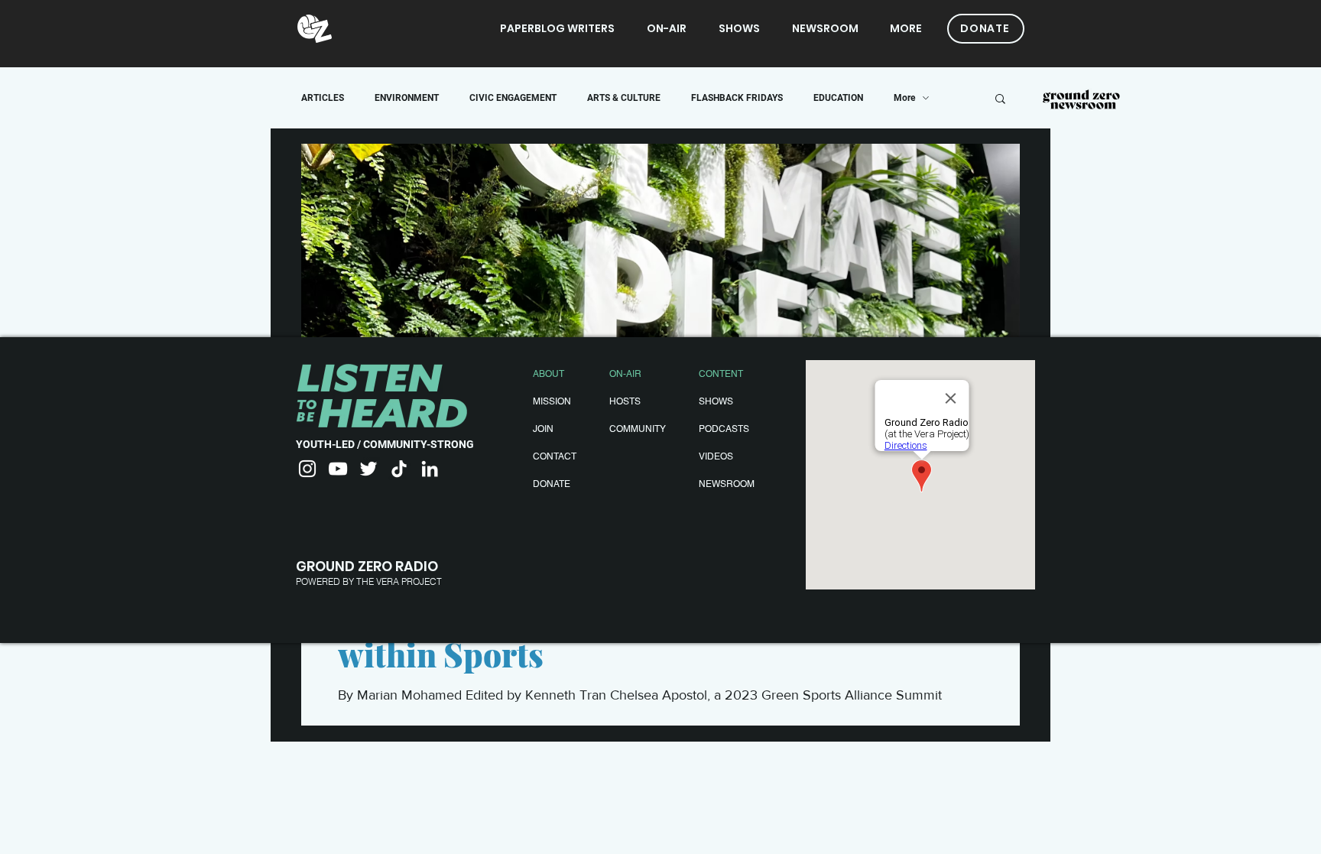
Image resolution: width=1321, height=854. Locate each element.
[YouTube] (337, 468)
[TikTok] (399, 468)
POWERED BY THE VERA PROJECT (369, 581)
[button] (1000, 100)
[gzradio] (314, 28)
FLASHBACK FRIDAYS (737, 98)
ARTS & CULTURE (623, 98)
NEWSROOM (727, 484)
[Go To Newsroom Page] (1081, 100)
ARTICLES (322, 98)
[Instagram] (307, 468)
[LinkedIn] (429, 468)
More (904, 98)
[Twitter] (368, 468)
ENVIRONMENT (407, 98)
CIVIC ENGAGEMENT (513, 98)
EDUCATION (838, 98)
